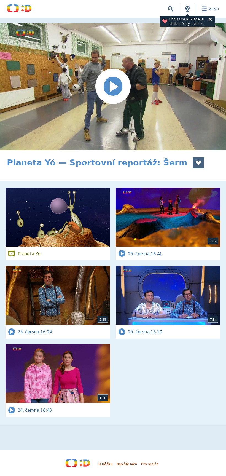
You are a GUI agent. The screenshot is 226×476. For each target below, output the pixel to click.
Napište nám (127, 463)
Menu (213, 9)
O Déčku (105, 463)
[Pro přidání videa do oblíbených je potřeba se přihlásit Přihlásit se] (198, 162)
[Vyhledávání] (170, 9)
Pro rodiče (149, 463)
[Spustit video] (113, 86)
